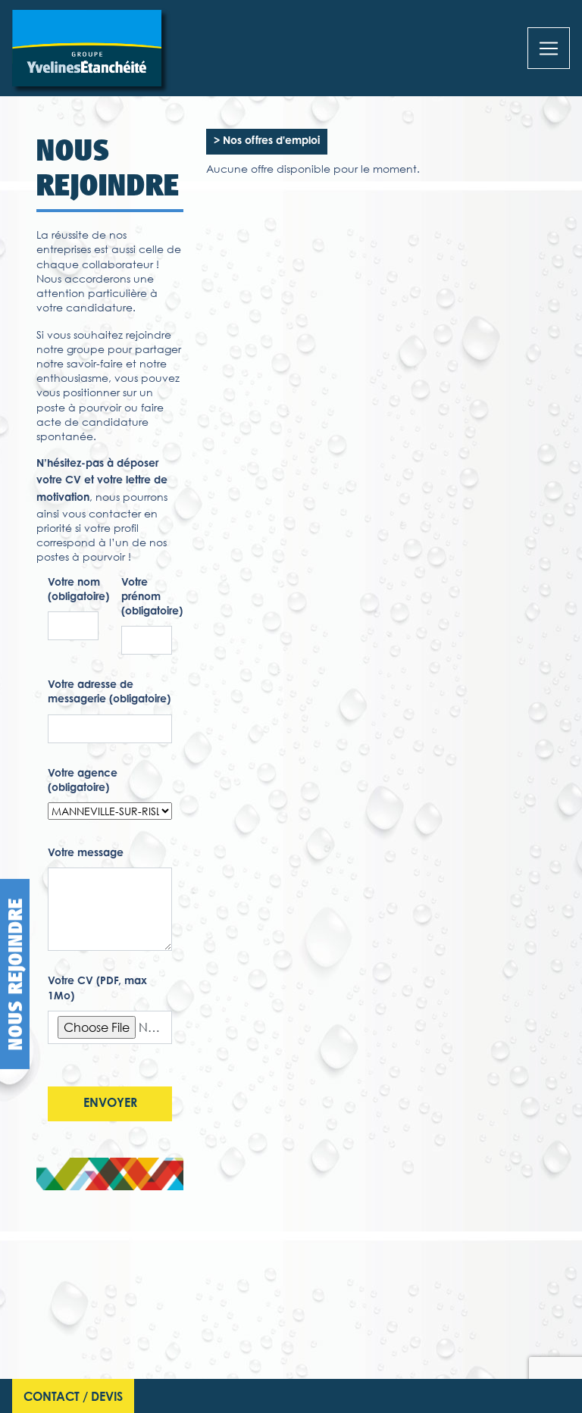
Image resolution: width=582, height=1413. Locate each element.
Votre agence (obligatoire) (82, 781)
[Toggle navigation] (548, 48)
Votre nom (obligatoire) (78, 590)
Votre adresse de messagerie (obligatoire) (109, 692)
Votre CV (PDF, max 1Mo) (97, 989)
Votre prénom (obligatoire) (152, 597)
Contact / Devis (73, 1398)
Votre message (86, 854)
